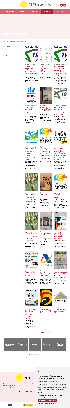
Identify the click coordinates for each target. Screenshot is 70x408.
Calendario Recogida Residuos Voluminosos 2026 (44, 70)
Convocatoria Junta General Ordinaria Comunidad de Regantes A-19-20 (31, 70)
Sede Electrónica (60, 11)
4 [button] (35, 354)
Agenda (5, 55)
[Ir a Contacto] (64, 5)
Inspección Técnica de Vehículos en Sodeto (29, 110)
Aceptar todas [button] (42, 400)
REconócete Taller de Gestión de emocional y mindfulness (45, 150)
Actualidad (47, 11)
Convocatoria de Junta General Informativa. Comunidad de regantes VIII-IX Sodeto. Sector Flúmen (30, 153)
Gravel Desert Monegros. (44, 195)
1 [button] (29, 354)
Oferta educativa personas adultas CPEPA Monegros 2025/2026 (31, 235)
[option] (9, 344)
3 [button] (33, 354)
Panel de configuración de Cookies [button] (47, 403)
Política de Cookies (55, 397)
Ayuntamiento (10, 11)
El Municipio (22, 11)
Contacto (20, 391)
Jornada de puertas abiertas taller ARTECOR (45, 109)
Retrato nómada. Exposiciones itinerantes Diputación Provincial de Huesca (31, 313)
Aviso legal (33, 391)
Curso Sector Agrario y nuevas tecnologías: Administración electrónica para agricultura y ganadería (60, 153)
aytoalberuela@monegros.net (10, 387)
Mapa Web (26, 391)
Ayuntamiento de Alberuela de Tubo (11, 41)
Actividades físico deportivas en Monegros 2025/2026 (60, 312)
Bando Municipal (7, 52)
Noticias (5, 50)
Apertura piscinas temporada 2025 (60, 273)
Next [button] (67, 344)
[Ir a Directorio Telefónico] (61, 5)
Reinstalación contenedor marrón (30, 274)
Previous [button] (2, 344)
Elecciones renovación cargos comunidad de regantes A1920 (59, 111)
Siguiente (49, 332)
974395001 (6, 385)
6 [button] (39, 354)
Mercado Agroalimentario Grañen (60, 196)
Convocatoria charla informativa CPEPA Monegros (31, 196)
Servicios (34, 11)
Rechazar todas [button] (52, 400)
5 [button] (37, 354)
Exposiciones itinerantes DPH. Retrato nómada (45, 311)
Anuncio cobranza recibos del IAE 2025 (46, 274)
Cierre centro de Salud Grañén (45, 234)
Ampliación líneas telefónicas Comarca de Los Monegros (60, 235)
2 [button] (31, 354)
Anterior (43, 332)
